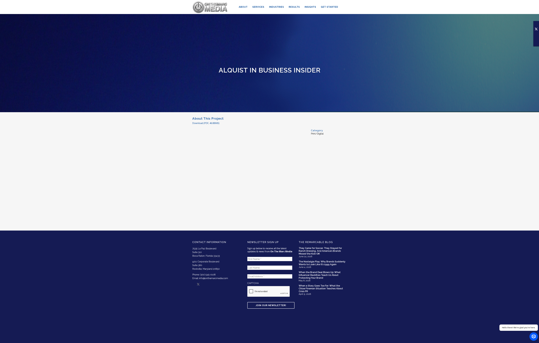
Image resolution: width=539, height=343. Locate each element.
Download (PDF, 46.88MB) (205, 123)
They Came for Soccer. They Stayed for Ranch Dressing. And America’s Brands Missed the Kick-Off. (320, 251)
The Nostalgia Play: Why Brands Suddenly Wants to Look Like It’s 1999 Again (322, 263)
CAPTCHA (253, 283)
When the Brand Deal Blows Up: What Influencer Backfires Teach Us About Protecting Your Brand (320, 275)
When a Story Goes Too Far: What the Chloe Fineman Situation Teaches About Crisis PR (321, 288)
